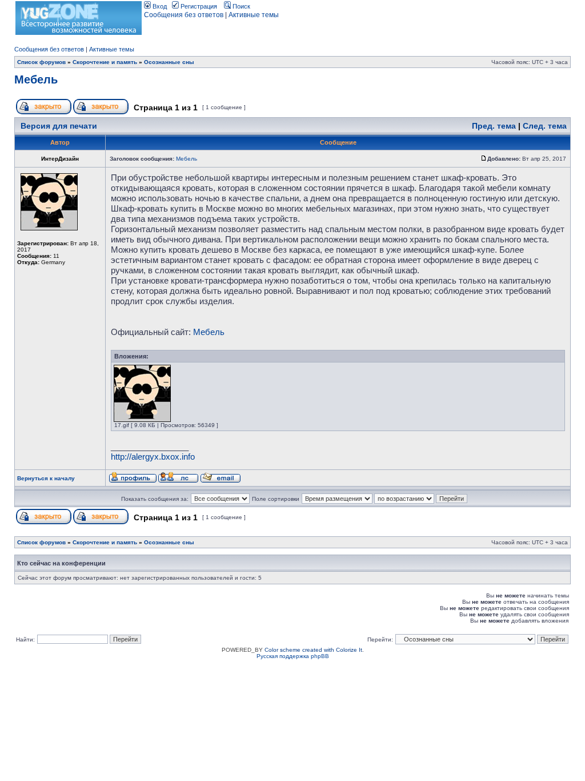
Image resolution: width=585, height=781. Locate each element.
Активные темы (254, 15)
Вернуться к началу (46, 478)
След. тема (545, 125)
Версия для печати (59, 125)
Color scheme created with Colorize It (313, 650)
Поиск (240, 6)
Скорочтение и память (105, 62)
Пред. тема (494, 125)
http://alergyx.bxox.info (153, 456)
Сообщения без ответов (183, 15)
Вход (159, 6)
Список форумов (41, 62)
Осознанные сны (169, 62)
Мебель (36, 79)
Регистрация (198, 6)
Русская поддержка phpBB (293, 656)
